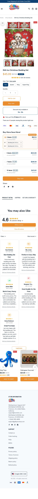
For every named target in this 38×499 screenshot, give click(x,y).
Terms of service (13, 455)
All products (8, 17)
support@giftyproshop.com (16, 421)
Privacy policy (12, 451)
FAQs (9, 439)
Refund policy (12, 465)
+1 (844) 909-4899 (14, 419)
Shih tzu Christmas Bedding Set (9, 272)
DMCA (10, 443)
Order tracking (12, 436)
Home (1, 17)
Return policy (12, 461)
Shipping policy (12, 458)
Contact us (11, 433)
